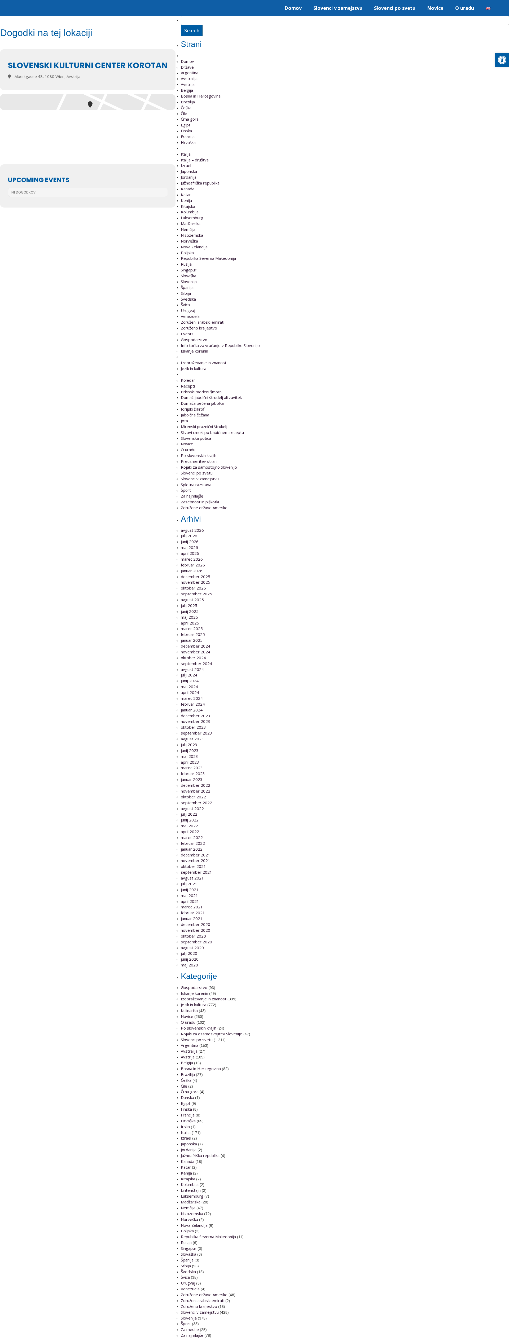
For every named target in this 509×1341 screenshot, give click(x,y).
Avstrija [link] (188, 84)
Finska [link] (186, 130)
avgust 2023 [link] (192, 738)
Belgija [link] (187, 90)
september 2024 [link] (196, 663)
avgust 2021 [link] (192, 878)
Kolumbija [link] (190, 211)
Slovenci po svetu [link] (394, 8)
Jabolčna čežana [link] (195, 414)
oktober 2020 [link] (193, 936)
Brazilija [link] (188, 101)
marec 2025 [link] (192, 628)
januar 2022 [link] (192, 849)
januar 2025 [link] (192, 640)
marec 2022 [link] (192, 837)
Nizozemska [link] (192, 235)
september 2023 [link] (196, 733)
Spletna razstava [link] (196, 484)
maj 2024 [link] (189, 686)
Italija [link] (186, 154)
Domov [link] (293, 8)
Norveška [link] (189, 241)
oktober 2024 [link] (193, 657)
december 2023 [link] (195, 715)
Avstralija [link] (189, 78)
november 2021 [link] (195, 860)
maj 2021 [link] (189, 895)
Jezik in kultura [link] (193, 368)
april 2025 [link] (190, 623)
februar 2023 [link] (193, 773)
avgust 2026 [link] (192, 530)
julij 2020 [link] (189, 953)
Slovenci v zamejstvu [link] (337, 8)
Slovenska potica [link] (196, 438)
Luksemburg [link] (192, 217)
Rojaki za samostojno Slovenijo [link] (209, 467)
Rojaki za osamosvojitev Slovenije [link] (211, 1033)
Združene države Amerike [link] (204, 507)
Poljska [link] (187, 252)
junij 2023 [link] (190, 750)
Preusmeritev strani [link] (199, 461)
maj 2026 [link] (189, 547)
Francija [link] (188, 136)
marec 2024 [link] (192, 698)
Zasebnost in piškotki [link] (200, 501)
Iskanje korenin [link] (194, 351)
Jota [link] (184, 420)
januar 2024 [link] (192, 710)
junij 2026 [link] (190, 541)
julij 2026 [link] (189, 535)
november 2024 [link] (195, 651)
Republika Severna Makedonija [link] (208, 258)
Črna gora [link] (190, 119)
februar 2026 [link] (193, 565)
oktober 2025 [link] (193, 588)
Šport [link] (186, 490)
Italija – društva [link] (195, 159)
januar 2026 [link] (192, 570)
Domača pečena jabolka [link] (202, 403)
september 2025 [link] (196, 593)
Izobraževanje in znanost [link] (203, 362)
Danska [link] (187, 1097)
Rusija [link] (186, 264)
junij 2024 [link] (190, 680)
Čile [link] (184, 113)
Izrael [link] (186, 165)
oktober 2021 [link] (193, 866)
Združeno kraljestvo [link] (199, 328)
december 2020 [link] (195, 924)
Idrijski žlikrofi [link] (193, 409)
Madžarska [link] (190, 223)
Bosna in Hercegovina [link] (201, 96)
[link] (502, 60)
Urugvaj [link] (188, 310)
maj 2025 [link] (189, 617)
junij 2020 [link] (190, 959)
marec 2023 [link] (192, 767)
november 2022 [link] (195, 791)
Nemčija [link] (188, 229)
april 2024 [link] (190, 692)
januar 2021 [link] (192, 918)
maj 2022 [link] (189, 825)
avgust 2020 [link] (192, 947)
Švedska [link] (188, 299)
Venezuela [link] (190, 316)
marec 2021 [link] (192, 906)
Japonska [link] (189, 171)
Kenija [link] (186, 200)
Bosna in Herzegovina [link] (201, 1068)
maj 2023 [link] (189, 756)
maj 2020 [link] (189, 965)
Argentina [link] (189, 72)
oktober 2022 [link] (193, 796)
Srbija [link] (186, 293)
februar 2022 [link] (193, 843)
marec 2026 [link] (192, 559)
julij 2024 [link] (189, 675)
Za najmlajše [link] (192, 496)
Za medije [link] (190, 1329)
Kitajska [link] (188, 206)
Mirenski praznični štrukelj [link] (204, 426)
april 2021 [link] (190, 901)
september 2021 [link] (196, 872)
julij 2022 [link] (189, 814)
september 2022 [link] (196, 802)
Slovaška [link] (188, 275)
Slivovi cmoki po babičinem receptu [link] (212, 432)
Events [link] (187, 333)
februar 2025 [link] (193, 634)
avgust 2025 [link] (192, 599)
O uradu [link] (464, 8)
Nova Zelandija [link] (194, 246)
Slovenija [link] (189, 281)
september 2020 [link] (196, 941)
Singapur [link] (188, 269)
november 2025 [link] (195, 582)
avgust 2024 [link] (192, 669)
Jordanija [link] (188, 177)
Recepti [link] (188, 386)
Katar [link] (186, 194)
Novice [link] (435, 8)
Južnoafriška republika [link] (200, 183)
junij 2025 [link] (190, 611)
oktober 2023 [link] (193, 727)
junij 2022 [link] (190, 820)
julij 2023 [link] (189, 744)
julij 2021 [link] (189, 883)
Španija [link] (187, 287)
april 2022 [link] (190, 831)
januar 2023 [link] (192, 779)
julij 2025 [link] (189, 605)
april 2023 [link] (190, 762)
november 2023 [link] (195, 721)
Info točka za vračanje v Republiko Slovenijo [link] (220, 345)
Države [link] (187, 67)
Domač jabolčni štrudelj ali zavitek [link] (211, 397)
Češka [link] (186, 107)
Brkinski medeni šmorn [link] (201, 391)
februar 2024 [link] (193, 704)
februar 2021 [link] (193, 912)
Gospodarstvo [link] (194, 339)
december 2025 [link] (195, 576)
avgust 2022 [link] (192, 808)
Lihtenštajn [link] (191, 1190)
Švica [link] (185, 304)
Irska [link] (185, 1126)
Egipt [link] (185, 124)
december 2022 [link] (195, 785)
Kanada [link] (187, 188)
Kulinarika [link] (189, 1010)
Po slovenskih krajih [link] (198, 455)
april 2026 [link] (190, 553)
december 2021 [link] (195, 855)
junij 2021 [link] (190, 889)
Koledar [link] (188, 380)
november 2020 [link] (195, 930)
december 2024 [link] (195, 646)
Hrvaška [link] (188, 142)
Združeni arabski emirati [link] (202, 322)
